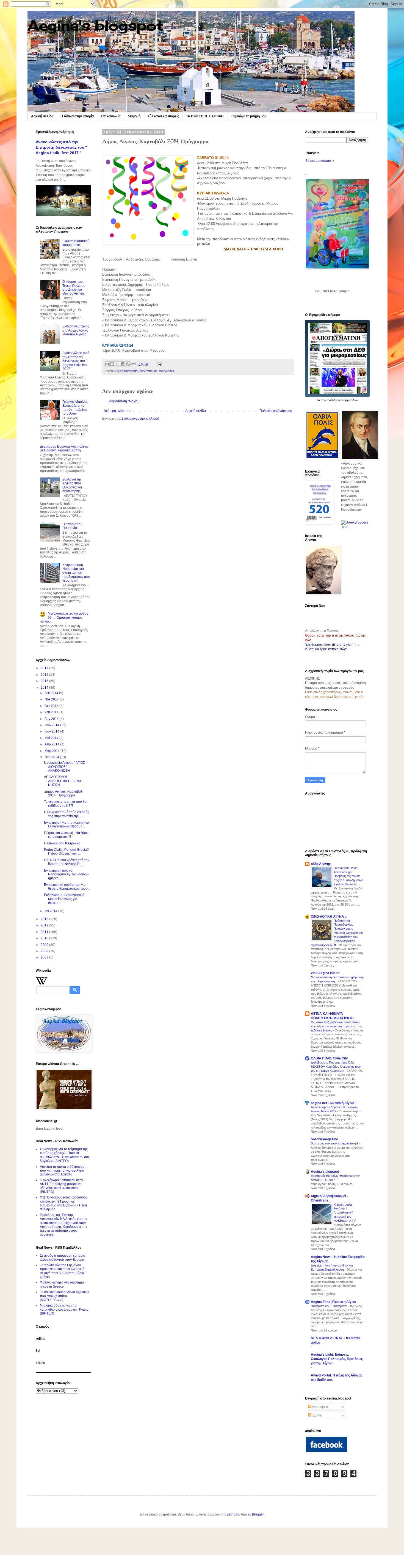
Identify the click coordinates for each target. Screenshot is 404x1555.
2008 (45, 951)
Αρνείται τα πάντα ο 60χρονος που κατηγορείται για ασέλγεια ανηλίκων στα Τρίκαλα (62, 1171)
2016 (45, 675)
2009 (45, 945)
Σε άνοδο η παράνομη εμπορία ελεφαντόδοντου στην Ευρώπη (62, 1257)
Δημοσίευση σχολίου (124, 401)
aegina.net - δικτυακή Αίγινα (332, 1103)
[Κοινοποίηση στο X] (117, 364)
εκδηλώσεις (167, 370)
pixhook (233, 1514)
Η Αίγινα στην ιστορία (77, 116)
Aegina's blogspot (95, 25)
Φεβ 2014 (52, 757)
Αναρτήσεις (320, 1407)
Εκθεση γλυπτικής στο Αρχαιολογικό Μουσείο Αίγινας (75, 330)
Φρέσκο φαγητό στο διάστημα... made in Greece (63, 1284)
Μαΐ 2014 (52, 738)
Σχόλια (316, 1415)
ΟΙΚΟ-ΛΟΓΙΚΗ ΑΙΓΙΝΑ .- (329, 916)
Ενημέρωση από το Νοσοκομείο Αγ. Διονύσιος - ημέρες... (66, 874)
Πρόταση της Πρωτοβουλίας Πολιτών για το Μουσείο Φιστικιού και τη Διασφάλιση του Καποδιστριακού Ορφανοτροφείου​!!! (337, 933)
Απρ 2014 (52, 744)
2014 (45, 687)
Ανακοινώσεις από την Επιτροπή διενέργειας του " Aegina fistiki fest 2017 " (61, 147)
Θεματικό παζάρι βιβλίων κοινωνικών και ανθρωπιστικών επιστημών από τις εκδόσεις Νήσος (336, 1026)
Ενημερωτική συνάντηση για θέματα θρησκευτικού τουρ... (67, 886)
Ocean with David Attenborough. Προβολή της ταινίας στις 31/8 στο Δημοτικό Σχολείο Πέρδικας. (348, 876)
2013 (45, 919)
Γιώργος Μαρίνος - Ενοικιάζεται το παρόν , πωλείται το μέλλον (76, 407)
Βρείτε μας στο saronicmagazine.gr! (335, 1143)
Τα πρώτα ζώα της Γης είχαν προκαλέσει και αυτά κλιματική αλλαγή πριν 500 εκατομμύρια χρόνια (62, 1271)
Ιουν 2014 (52, 731)
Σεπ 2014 (52, 712)
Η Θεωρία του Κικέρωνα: (62, 843)
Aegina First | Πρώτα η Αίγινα (333, 1302)
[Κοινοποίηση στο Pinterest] (128, 364)
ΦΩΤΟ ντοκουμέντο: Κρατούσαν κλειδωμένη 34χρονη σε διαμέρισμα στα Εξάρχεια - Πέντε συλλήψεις (63, 1203)
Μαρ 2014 (52, 751)
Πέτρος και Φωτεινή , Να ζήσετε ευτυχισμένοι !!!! (67, 835)
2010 (45, 938)
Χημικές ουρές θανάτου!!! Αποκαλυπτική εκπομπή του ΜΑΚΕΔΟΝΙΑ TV (345, 1212)
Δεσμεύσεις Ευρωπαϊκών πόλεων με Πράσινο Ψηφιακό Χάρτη (64, 448)
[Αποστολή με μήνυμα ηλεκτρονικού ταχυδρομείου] (107, 364)
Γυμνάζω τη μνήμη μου (248, 116)
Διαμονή (134, 116)
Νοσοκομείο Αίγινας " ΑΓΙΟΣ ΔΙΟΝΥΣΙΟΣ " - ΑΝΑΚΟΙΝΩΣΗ (64, 767)
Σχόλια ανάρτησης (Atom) (140, 418)
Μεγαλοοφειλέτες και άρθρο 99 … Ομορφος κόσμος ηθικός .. (64, 617)
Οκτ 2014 (52, 706)
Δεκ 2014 (52, 693)
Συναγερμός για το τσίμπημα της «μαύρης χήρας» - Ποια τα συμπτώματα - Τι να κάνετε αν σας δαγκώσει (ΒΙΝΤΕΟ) (65, 1155)
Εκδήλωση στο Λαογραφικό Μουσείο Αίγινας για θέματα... (64, 899)
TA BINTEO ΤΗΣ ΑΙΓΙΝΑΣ (205, 116)
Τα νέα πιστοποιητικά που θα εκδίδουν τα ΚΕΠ (65, 803)
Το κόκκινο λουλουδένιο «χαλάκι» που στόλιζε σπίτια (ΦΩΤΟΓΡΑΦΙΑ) (64, 1296)
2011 (45, 932)
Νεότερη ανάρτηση (117, 411)
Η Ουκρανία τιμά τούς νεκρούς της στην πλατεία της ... (66, 814)
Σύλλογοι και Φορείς (163, 116)
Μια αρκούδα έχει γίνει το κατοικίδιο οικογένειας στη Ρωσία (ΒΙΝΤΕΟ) (64, 1309)
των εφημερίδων (347, 400)
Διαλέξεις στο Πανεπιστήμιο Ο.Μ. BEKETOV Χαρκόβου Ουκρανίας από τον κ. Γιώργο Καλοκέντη (336, 1066)
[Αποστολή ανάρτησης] (159, 364)
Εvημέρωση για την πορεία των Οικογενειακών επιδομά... (67, 824)
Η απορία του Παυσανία (72, 526)
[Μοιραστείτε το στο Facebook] (122, 364)
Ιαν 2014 (51, 911)
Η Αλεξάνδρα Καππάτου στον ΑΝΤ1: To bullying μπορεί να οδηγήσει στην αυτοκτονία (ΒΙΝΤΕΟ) (61, 1186)
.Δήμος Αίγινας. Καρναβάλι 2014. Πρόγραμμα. (63, 793)
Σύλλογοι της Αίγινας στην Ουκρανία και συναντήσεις (72, 485)
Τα (319, 400)
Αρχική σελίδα (42, 116)
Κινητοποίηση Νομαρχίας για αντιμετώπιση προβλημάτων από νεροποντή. (76, 573)
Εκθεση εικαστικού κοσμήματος (76, 243)
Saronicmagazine (324, 1139)
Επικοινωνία (110, 116)
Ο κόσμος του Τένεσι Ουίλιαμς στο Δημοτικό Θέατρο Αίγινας (73, 287)
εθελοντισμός (148, 370)
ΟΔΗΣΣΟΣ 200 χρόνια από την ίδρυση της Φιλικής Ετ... (66, 862)
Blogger (258, 1514)
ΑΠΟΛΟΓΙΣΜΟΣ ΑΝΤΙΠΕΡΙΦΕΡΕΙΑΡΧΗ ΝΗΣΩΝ (63, 781)
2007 (45, 957)
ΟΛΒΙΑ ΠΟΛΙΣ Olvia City (329, 1058)
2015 (45, 681)
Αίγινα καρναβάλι (126, 370)
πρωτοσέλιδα (329, 400)
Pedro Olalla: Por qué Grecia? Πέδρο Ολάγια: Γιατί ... (66, 851)
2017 (45, 668)
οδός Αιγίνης (321, 864)
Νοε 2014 (52, 699)
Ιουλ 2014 (52, 725)
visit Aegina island (325, 973)
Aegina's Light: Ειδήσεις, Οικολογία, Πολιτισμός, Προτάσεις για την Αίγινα (337, 1359)
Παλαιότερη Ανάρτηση (275, 411)
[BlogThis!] (112, 364)
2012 (45, 925)
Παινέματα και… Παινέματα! (329, 1306)
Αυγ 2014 (52, 719)
